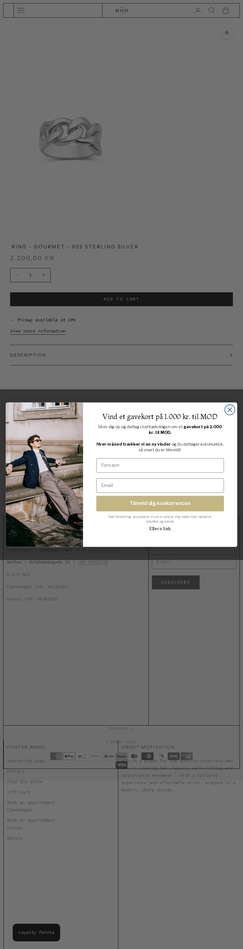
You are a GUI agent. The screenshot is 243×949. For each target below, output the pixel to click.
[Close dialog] (230, 410)
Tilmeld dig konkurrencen (159, 503)
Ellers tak (160, 528)
